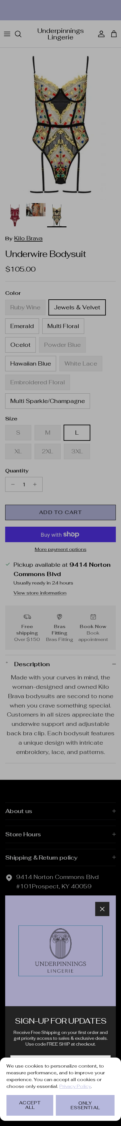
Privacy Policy (75, 1086)
